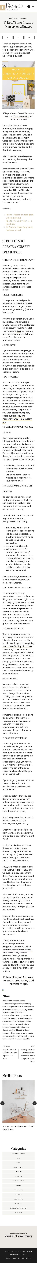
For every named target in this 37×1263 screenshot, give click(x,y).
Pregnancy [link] (24, 18)
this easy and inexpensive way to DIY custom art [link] (17, 418)
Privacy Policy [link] (16, 1251)
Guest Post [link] (19, 1176)
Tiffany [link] (6, 996)
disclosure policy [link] (21, 116)
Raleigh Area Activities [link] (18, 1208)
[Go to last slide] (2, 1103)
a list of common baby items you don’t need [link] (17, 949)
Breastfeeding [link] (19, 1167)
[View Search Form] (28, 6)
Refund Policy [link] (15, 1254)
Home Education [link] (18, 1181)
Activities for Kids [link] (18, 1153)
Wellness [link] (18, 1213)
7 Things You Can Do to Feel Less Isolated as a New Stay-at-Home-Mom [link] (27, 1054)
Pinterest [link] (28, 977)
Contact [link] (24, 1254)
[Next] (34, 1103)
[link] (2, 7)
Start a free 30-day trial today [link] (17, 646)
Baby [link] (10, 18)
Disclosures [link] (27, 1251)
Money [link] (16, 18)
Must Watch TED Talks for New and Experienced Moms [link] (9, 1052)
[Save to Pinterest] (18, 37)
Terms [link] (7, 1251)
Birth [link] (18, 1163)
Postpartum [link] (18, 1199)
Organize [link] (18, 1194)
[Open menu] (33, 6)
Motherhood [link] (18, 1190)
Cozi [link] (19, 331)
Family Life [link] (18, 1172)
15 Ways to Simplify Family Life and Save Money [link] (18, 1128)
